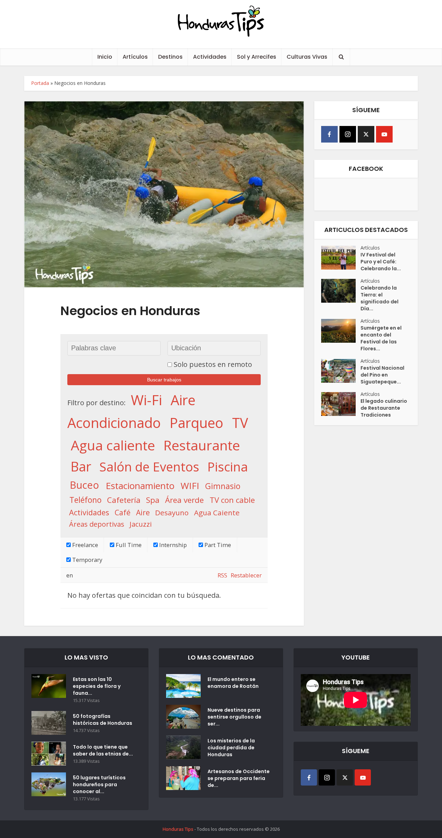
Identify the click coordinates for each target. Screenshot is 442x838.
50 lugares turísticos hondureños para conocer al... (99, 784)
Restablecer (246, 575)
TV (240, 422)
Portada (40, 83)
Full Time (128, 545)
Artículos (135, 57)
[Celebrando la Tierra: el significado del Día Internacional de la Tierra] (341, 291)
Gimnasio (222, 485)
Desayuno (172, 512)
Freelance (84, 545)
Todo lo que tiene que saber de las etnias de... (103, 750)
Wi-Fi (146, 399)
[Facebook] (329, 134)
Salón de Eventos (149, 466)
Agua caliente (113, 445)
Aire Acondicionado (131, 411)
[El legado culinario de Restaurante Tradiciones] (341, 404)
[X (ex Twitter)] (366, 134)
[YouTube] (384, 134)
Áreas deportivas (96, 524)
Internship (172, 545)
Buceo (84, 485)
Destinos (170, 57)
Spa (153, 499)
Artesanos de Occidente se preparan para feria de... (239, 778)
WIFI (190, 485)
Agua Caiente (217, 512)
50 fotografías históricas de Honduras (103, 720)
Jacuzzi (140, 524)
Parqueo (196, 422)
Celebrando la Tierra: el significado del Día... (379, 298)
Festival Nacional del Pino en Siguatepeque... (382, 374)
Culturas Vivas (307, 57)
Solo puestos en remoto (213, 364)
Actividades (210, 57)
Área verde (184, 499)
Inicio (104, 57)
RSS (222, 575)
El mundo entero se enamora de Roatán (233, 683)
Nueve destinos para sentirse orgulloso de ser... (234, 717)
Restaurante (201, 445)
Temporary (86, 560)
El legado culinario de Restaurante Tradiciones (384, 408)
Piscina (227, 466)
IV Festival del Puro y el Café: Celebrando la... (381, 261)
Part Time (217, 545)
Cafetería (124, 499)
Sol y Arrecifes (256, 57)
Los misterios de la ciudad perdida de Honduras (231, 747)
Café (123, 512)
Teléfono (85, 499)
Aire (143, 512)
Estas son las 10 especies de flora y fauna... (97, 686)
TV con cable (232, 499)
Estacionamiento (140, 485)
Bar (80, 466)
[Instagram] (347, 134)
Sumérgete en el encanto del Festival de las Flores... (381, 338)
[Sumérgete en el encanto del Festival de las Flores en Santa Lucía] (341, 331)
